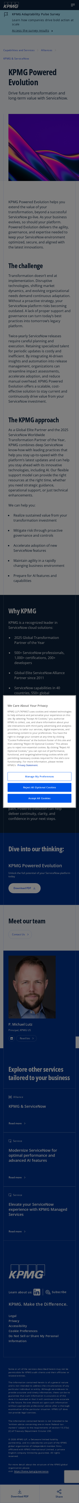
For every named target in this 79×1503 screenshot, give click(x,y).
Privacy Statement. (27, 765)
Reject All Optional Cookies (39, 787)
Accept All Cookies (39, 798)
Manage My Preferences (39, 776)
